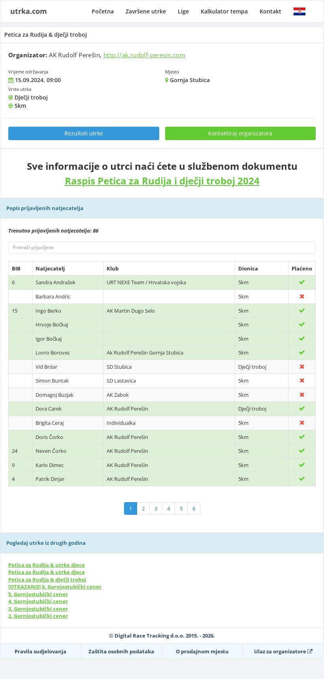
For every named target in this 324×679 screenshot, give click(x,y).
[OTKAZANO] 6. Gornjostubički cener (55, 586)
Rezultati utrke (83, 133)
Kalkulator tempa (224, 11)
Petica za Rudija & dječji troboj (47, 579)
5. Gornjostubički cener (38, 594)
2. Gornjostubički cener (38, 615)
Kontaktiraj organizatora (240, 133)
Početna (103, 11)
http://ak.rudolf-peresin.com (144, 55)
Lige (183, 11)
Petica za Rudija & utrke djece (46, 564)
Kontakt (270, 11)
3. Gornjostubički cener (38, 608)
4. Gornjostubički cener (38, 601)
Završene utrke (146, 11)
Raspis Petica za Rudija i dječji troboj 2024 (162, 180)
